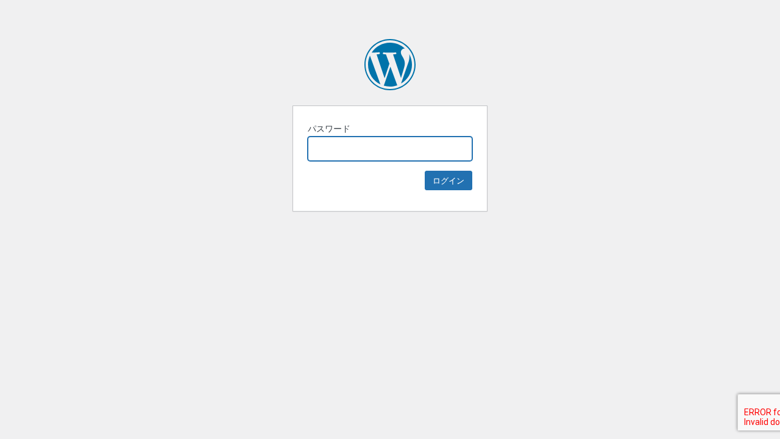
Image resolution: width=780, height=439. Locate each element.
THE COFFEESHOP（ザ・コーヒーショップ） (390, 64)
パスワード (329, 128)
